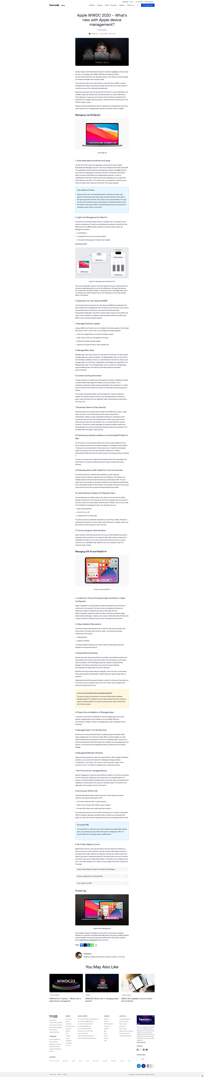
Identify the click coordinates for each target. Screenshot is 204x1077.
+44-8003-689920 (85, 1021)
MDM (118, 170)
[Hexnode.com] (54, 5)
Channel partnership (124, 1033)
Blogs (63, 5)
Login (142, 1059)
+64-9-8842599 (84, 1026)
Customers (68, 1024)
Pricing (107, 5)
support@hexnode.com (86, 1035)
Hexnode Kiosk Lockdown (55, 1022)
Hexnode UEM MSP (54, 1032)
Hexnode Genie (53, 1029)
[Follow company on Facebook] (137, 1049)
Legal (105, 1040)
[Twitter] (85, 945)
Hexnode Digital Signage (55, 1027)
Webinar (68, 1031)
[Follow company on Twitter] (140, 1049)
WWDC (115, 72)
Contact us (107, 1026)
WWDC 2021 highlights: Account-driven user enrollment (136, 1000)
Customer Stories (70, 1026)
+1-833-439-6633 (148, 1)
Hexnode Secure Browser (55, 1025)
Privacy (60, 1074)
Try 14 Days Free (148, 5)
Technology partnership (125, 1035)
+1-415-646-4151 (83, 1033)
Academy (68, 1035)
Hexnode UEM (52, 1020)
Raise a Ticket (123, 1028)
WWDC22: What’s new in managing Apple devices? (101, 1000)
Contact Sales (139, 1)
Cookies (65, 1074)
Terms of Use (52, 1074)
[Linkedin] (88, 945)
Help (67, 1033)
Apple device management (88, 940)
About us (106, 1019)
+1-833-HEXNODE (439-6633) (88, 1019)
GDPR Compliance (108, 1024)
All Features (69, 1019)
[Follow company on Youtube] (147, 1049)
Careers (106, 1038)
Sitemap (106, 1028)
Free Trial (68, 1045)
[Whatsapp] (92, 945)
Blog (105, 1031)
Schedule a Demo (123, 1021)
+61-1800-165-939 (85, 1024)
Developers (68, 1040)
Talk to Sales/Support (124, 1019)
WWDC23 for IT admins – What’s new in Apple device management (65, 1000)
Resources (68, 1028)
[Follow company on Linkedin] (143, 1049)
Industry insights (102, 30)
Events (88, 995)
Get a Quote (122, 1026)
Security (106, 1021)
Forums (67, 1038)
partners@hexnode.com (87, 1038)
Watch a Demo (123, 1024)
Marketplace (69, 1043)
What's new (125, 1)
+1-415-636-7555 (85, 1031)
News (105, 1033)
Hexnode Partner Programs (126, 1031)
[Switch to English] (202, 1076)
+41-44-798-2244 (85, 1028)
